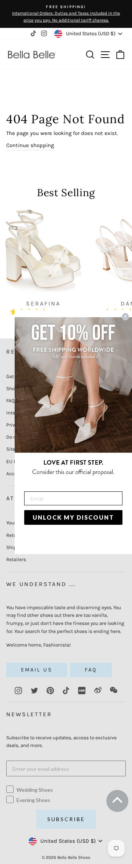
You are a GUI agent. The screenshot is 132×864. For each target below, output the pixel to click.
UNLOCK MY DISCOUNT (73, 517)
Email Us (36, 670)
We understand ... (41, 584)
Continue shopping (30, 145)
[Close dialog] (125, 316)
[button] (116, 803)
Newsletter (29, 714)
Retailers (16, 559)
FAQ (10, 400)
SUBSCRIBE (66, 819)
